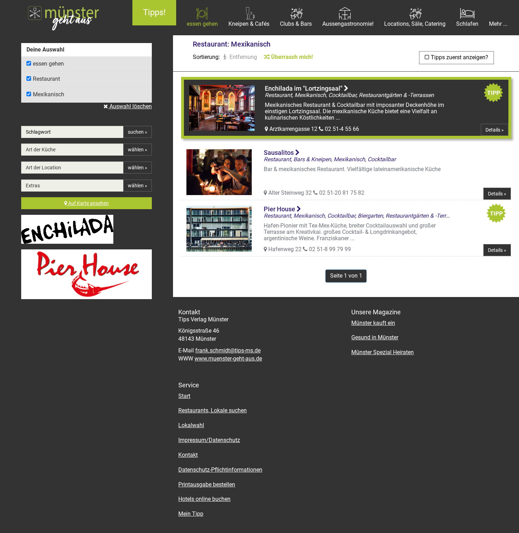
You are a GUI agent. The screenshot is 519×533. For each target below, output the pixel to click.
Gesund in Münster (374, 337)
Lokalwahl (191, 425)
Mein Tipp (190, 513)
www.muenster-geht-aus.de (228, 358)
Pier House (280, 209)
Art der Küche (40, 149)
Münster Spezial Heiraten (382, 352)
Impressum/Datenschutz (209, 440)
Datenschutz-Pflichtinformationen (220, 469)
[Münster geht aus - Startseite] (61, 17)
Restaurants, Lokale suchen (212, 410)
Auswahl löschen (130, 106)
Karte (88, 203)
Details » (494, 130)
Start (184, 396)
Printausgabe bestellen (206, 484)
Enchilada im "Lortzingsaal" (304, 88)
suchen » (137, 132)
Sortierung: (206, 57)
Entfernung (242, 57)
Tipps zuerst (458, 57)
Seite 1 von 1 (346, 275)
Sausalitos (279, 152)
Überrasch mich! (291, 57)
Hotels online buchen (204, 499)
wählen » (137, 149)
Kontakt (188, 455)
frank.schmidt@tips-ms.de (228, 350)
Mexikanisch (48, 94)
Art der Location (43, 167)
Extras (33, 185)
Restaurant (46, 78)
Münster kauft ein (373, 323)
